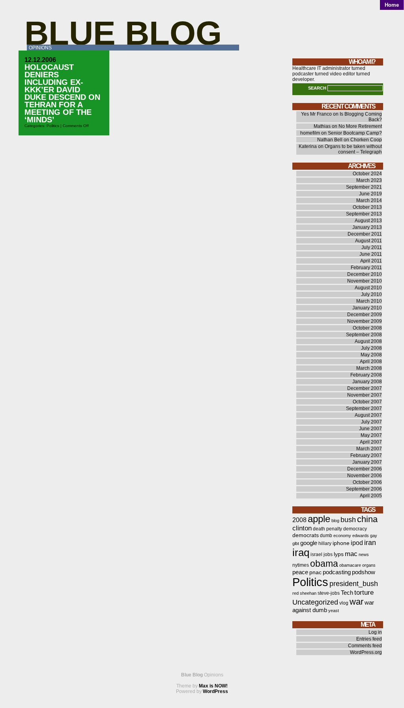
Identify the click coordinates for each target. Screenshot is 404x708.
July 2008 (371, 348)
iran (370, 542)
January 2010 (367, 308)
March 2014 (369, 200)
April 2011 (371, 261)
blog (335, 520)
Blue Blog (123, 33)
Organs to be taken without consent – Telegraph (353, 149)
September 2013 (364, 214)
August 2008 (368, 341)
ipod (357, 542)
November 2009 (364, 321)
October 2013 (367, 207)
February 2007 (366, 455)
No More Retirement (360, 126)
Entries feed (369, 639)
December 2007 (364, 388)
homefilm (310, 133)
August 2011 (368, 240)
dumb (326, 535)
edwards (360, 535)
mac (351, 554)
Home (392, 5)
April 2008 (371, 361)
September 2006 (364, 489)
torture (364, 592)
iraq (300, 552)
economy (342, 535)
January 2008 (367, 381)
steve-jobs (329, 593)
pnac (315, 572)
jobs (328, 554)
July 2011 (371, 247)
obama (324, 563)
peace (300, 572)
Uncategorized (315, 602)
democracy (355, 529)
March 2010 (369, 301)
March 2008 (369, 368)
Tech (347, 593)
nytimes (300, 565)
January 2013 (367, 227)
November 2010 (364, 281)
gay (373, 535)
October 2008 (367, 328)
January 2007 (367, 462)
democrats (305, 535)
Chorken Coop (366, 139)
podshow (363, 572)
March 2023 (369, 180)
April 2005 (371, 495)
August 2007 (368, 415)
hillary (324, 543)
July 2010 (371, 294)
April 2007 (371, 442)
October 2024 (367, 173)
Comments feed (365, 645)
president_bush (353, 583)
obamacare (350, 565)
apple (319, 518)
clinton (302, 528)
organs (369, 565)
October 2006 (367, 482)
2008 (299, 520)
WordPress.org (366, 652)
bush (348, 519)
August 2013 (368, 220)
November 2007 (364, 395)
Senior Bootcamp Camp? (355, 133)
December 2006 (364, 469)
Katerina (308, 146)
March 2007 (369, 448)
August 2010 (368, 287)
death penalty (327, 529)
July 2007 (371, 422)
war (356, 602)
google (308, 543)
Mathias (322, 126)
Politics (53, 126)
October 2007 (367, 402)
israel (316, 554)
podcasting (337, 572)
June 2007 (370, 428)
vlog (343, 603)
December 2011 (365, 234)
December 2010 (364, 274)
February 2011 (366, 267)
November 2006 (364, 475)
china (367, 519)
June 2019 (370, 194)
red (295, 593)
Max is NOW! (213, 686)
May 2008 (371, 355)
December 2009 (364, 314)
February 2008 (366, 375)
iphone (341, 543)
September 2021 (364, 187)
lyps (339, 554)
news (364, 554)
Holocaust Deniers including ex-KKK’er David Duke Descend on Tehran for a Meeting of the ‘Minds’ (62, 93)
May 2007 (371, 435)
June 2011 (370, 254)
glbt (295, 543)
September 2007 (364, 408)
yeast (333, 610)
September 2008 (364, 334)
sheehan (308, 593)
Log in (375, 632)
